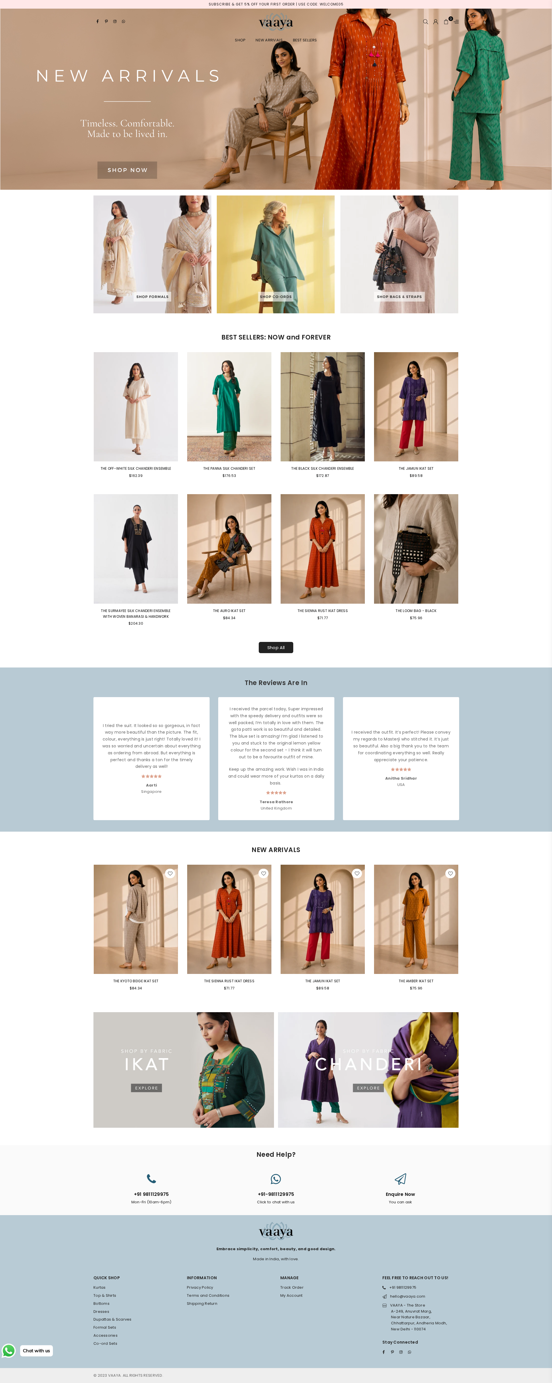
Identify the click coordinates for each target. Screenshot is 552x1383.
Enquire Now (400, 1194)
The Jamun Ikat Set (416, 468)
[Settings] (455, 21)
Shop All (276, 647)
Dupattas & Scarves (112, 1319)
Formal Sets (104, 1327)
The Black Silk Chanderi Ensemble (322, 468)
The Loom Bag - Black (416, 610)
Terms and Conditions (208, 1295)
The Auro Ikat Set (229, 610)
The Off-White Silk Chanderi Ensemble (136, 468)
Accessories (105, 1335)
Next (464, 753)
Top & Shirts (104, 1295)
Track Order (292, 1287)
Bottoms (101, 1303)
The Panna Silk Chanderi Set (229, 468)
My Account (291, 1295)
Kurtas (99, 1287)
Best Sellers (305, 40)
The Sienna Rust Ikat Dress (323, 610)
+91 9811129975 (151, 1194)
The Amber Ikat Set (416, 981)
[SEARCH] (426, 21)
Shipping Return (202, 1303)
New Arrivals (269, 40)
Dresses (101, 1311)
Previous (88, 753)
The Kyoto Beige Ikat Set (135, 981)
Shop (240, 40)
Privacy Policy (200, 1287)
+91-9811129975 (276, 1194)
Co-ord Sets (105, 1343)
